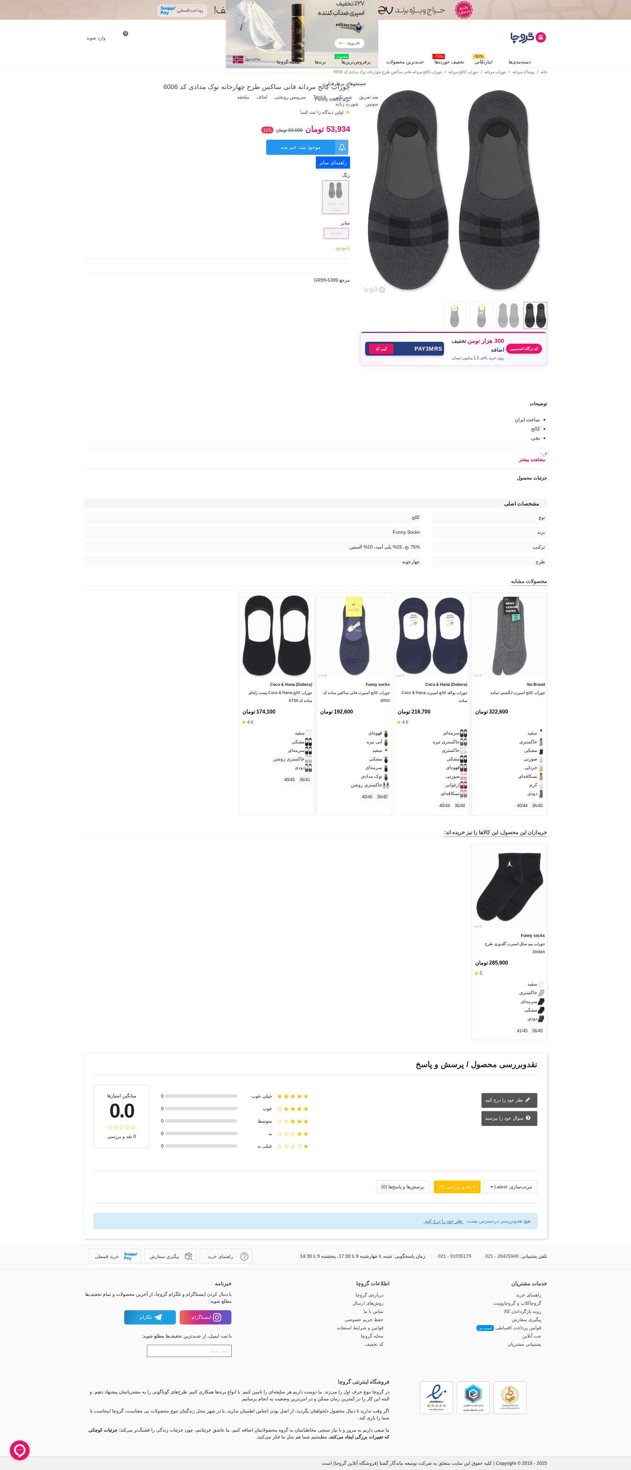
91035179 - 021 (454, 1256)
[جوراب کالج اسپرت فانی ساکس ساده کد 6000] (354, 636)
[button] (404, 349)
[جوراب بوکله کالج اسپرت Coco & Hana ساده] (431, 636)
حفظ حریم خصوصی (364, 1319)
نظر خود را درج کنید (505, 1100)
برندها (320, 61)
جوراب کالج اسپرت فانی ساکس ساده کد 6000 (356, 696)
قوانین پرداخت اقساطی (510, 1327)
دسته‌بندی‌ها (520, 61)
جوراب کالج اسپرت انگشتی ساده (518, 692)
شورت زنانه (346, 103)
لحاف (261, 97)
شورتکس (342, 97)
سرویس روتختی (289, 97)
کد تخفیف (374, 1344)
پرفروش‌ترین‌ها (353, 60)
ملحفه (242, 97)
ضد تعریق (368, 97)
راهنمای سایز (333, 162)
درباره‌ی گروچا (370, 1294)
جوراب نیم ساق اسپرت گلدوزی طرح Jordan (515, 948)
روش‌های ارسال (368, 1303)
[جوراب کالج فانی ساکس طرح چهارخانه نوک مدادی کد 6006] (453, 293)
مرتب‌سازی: (520, 1186)
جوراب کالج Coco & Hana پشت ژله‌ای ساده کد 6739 (280, 696)
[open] (315, 403)
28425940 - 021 (502, 1256)
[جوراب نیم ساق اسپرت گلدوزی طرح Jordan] (509, 887)
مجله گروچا (288, 61)
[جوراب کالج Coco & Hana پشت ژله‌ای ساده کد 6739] (276, 636)
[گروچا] (511, 38)
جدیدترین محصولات (405, 61)
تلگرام (146, 1317)
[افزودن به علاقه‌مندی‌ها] (544, 381)
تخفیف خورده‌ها (449, 60)
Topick (319, 97)
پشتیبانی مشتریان (524, 1344)
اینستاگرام (201, 1317)
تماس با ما (373, 1311)
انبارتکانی (483, 60)
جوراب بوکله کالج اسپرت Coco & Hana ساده (434, 696)
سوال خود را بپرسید (505, 1118)
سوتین (371, 103)
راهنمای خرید (528, 1294)
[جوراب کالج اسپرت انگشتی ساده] (509, 636)
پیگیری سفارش (526, 1319)
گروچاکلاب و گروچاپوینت (517, 1303)
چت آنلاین (531, 1336)
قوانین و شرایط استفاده (360, 1327)
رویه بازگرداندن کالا (522, 1311)
